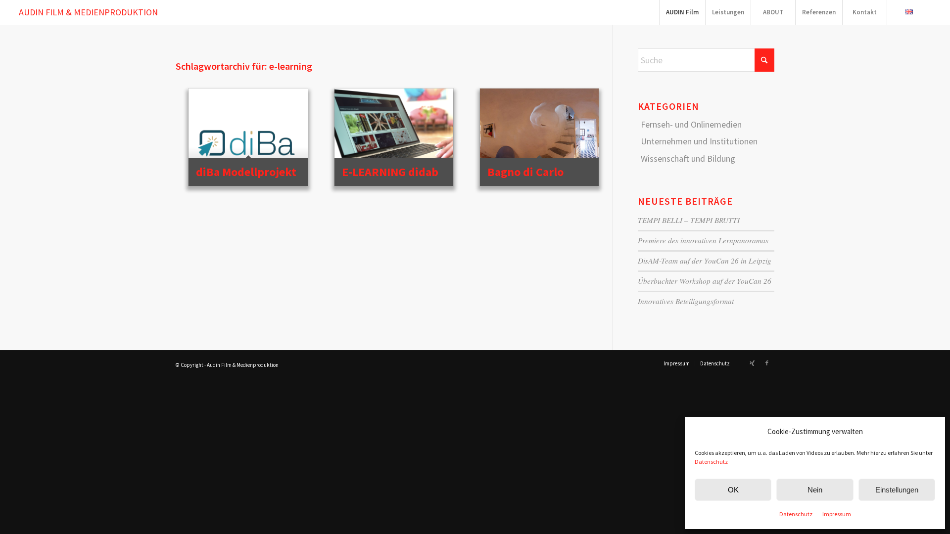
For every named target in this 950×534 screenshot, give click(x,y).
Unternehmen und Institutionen (699, 141)
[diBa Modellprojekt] (248, 136)
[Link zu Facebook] (767, 363)
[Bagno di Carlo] (539, 136)
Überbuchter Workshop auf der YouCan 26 (704, 281)
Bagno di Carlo (525, 171)
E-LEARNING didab (390, 171)
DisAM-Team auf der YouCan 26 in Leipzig (704, 261)
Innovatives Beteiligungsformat (686, 301)
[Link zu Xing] (752, 363)
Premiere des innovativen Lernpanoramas (703, 240)
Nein (815, 490)
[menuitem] (682, 12)
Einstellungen (896, 490)
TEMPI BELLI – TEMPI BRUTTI (689, 220)
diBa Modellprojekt (246, 171)
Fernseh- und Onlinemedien (691, 124)
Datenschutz (711, 461)
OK (733, 490)
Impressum (836, 514)
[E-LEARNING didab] (393, 136)
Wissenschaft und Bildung (688, 158)
